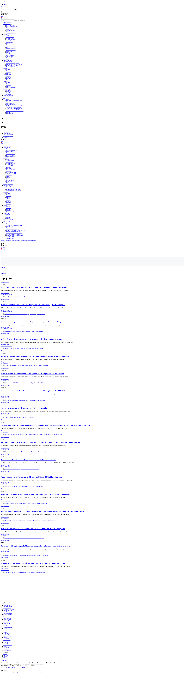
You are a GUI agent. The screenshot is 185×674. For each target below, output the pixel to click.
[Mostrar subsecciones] (11, 24)
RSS (4, 657)
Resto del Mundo (4, 557)
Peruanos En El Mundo (8, 609)
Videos (5, 1)
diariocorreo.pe (34, 672)
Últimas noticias (7, 22)
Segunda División (7, 610)
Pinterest (5, 656)
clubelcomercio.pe (11, 672)
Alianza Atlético (10, 37)
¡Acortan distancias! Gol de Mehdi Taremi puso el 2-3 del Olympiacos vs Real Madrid (32, 374)
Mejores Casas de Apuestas (12, 63)
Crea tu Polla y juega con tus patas (14, 100)
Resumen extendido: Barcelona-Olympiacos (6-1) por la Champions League (28, 460)
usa (4, 98)
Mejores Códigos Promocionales (13, 66)
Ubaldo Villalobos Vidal (6, 294)
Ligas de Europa (7, 617)
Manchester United (7, 638)
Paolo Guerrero (6, 649)
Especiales (5, 3)
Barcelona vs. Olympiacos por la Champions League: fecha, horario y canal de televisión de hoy (36, 546)
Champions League (5, 282)
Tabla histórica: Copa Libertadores (14, 108)
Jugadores (5, 642)
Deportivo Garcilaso (11, 48)
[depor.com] (3, 129)
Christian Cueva (7, 650)
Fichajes (5, 4)
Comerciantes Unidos (11, 46)
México (2, 18)
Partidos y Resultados (8, 60)
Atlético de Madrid (7, 636)
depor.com (3, 240)
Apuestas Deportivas (8, 61)
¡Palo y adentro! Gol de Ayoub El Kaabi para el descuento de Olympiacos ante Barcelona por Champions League (42, 511)
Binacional (8, 43)
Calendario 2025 (10, 112)
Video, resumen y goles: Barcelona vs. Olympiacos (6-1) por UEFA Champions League (32, 477)
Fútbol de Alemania (7, 620)
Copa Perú (8, 29)
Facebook (5, 655)
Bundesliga (6, 89)
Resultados (8, 70)
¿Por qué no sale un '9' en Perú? (13, 109)
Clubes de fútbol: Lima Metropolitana (14, 111)
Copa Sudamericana (11, 33)
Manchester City (7, 640)
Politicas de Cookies (31, 240)
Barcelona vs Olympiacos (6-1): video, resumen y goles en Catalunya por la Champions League (36, 494)
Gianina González (5, 380)
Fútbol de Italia (6, 622)
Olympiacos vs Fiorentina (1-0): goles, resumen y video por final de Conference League (33, 563)
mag (46, 672)
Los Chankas (9, 51)
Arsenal (5, 637)
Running (5, 137)
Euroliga (5, 628)
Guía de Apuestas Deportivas (13, 65)
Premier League (7, 74)
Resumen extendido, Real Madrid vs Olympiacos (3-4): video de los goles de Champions (33, 305)
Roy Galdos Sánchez (5, 466)
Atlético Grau (9, 40)
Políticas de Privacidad (22, 240)
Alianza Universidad (11, 39)
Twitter (5, 654)
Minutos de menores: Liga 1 (12, 104)
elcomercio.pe (4, 672)
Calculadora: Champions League (13, 107)
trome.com (28, 672)
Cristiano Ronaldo (7, 645)
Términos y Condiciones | (6, 667)
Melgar (8, 52)
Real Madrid (6, 634)
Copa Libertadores (10, 31)
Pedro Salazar (4, 552)
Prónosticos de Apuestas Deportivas (14, 64)
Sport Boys (8, 53)
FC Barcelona (6, 633)
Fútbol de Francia (7, 623)
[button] (92, 244)
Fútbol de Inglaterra (7, 619)
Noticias (8, 69)
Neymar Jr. (5, 646)
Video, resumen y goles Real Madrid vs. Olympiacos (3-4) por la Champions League (32, 322)
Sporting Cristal (10, 56)
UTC (7, 59)
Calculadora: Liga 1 (10, 103)
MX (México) (4, 249)
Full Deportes (6, 96)
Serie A (5, 81)
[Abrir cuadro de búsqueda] (1, 8)
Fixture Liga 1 (9, 102)
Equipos (5, 632)
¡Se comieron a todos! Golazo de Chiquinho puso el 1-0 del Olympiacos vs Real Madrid (33, 391)
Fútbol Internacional (11, 87)
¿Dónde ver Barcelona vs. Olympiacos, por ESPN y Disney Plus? (24, 408)
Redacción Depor (5, 570)
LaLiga (5, 68)
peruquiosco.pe (41, 672)
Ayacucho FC (9, 42)
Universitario (9, 57)
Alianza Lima (9, 38)
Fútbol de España (7, 618)
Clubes (5, 34)
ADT (7, 35)
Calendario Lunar (10, 113)
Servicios (5, 99)
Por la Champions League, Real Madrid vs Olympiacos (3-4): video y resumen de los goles (34, 287)
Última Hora (6, 132)
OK (15, 9)
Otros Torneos (6, 625)
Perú (2, 16)
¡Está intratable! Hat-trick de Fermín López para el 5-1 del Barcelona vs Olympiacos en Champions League (41, 442)
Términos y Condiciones (11, 240)
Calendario (8, 72)
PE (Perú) (3, 247)
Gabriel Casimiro (4, 363)
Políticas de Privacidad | (17, 667)
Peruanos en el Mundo (11, 26)
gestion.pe (18, 672)
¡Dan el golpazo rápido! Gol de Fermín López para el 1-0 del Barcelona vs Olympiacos (33, 529)
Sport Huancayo (10, 55)
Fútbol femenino (10, 28)
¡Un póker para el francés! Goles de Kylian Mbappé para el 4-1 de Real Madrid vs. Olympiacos (36, 356)
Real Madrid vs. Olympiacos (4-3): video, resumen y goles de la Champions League (31, 339)
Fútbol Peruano (6, 24)
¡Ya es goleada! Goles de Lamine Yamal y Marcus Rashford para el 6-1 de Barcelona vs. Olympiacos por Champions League (46, 425)
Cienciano (8, 44)
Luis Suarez (6, 647)
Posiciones (8, 73)
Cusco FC (8, 47)
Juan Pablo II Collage (11, 50)
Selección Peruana (10, 30)
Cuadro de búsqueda (18, 20)
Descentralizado (10, 25)
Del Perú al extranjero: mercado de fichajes (16, 105)
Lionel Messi (6, 643)
